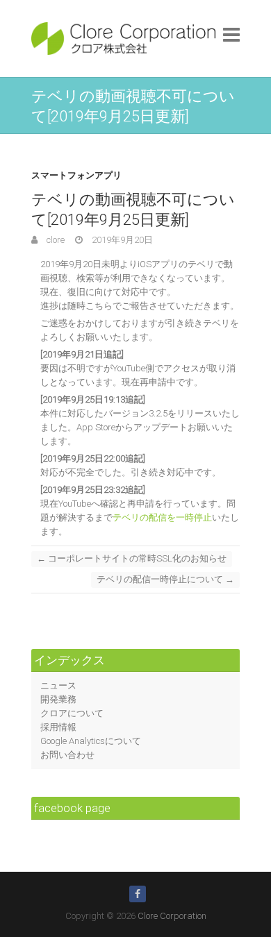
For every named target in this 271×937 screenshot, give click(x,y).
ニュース (58, 685)
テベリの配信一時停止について (165, 579)
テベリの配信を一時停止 (162, 517)
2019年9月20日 (121, 240)
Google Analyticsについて (90, 741)
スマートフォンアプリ (76, 175)
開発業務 (58, 699)
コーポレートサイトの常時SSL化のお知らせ (132, 558)
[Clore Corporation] (123, 38)
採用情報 (58, 727)
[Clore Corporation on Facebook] (137, 894)
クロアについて (72, 713)
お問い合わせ (67, 755)
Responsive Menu (231, 34)
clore (54, 240)
